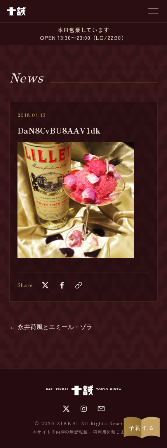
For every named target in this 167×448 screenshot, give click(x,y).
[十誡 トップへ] (16, 11)
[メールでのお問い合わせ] (101, 408)
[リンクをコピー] (78, 285)
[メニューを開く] (153, 11)
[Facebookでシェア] (61, 285)
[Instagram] (83, 408)
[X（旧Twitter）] (66, 408)
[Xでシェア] (45, 285)
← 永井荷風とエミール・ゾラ (50, 327)
